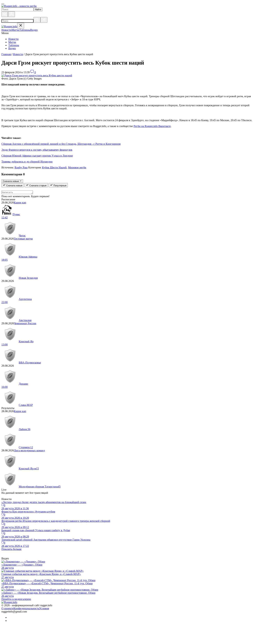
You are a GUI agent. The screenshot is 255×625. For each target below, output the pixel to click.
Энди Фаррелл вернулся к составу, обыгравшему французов (36, 149)
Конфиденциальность (26, 608)
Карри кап (20, 202)
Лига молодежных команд (29, 450)
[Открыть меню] (2, 3)
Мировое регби (77, 167)
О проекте (7, 608)
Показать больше (11, 549)
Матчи (12, 42)
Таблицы (13, 45)
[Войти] (11, 14)
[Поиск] (4, 14)
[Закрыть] (43, 20)
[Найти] (36, 20)
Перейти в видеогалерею (16, 599)
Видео (12, 48)
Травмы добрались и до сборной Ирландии (27, 161)
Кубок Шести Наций (54, 167)
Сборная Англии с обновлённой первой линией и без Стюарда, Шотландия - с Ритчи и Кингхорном (61, 143)
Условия (44, 608)
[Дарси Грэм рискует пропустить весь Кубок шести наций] (36, 75)
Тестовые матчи (23, 238)
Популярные (59, 185)
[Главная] (19, 6)
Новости (13, 39)
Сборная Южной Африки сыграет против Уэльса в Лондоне (37, 155)
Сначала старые (37, 185)
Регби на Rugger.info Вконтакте (152, 126)
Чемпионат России (25, 323)
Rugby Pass (21, 167)
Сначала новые (14, 185)
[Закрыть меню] (20, 25)
